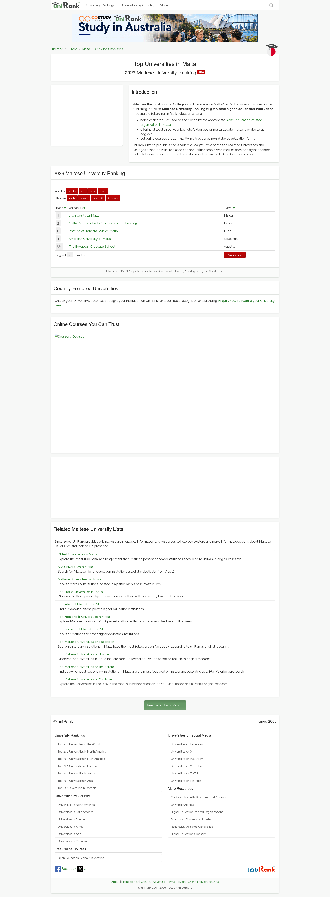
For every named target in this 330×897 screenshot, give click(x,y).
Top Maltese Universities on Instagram (86, 667)
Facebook (69, 869)
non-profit (98, 198)
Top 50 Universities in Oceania (77, 788)
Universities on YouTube (186, 766)
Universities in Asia (69, 833)
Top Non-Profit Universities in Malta (84, 617)
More (164, 5)
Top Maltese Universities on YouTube (85, 679)
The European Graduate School (92, 246)
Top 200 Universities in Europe (77, 766)
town (92, 191)
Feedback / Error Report (165, 705)
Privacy (181, 881)
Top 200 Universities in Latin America (81, 758)
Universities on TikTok (185, 773)
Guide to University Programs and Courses (198, 797)
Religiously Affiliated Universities (192, 826)
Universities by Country (137, 5)
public (72, 198)
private (84, 198)
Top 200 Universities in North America (82, 751)
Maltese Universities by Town (79, 579)
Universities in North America (76, 804)
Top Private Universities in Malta (81, 604)
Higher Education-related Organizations (197, 812)
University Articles (182, 804)
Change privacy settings (203, 881)
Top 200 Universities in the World (79, 744)
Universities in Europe (71, 819)
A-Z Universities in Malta (75, 567)
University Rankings (100, 5)
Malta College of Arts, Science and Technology (103, 223)
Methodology (130, 881)
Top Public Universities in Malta (80, 592)
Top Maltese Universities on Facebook (86, 642)
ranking (72, 191)
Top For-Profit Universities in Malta (83, 629)
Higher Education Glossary (188, 833)
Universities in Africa (70, 826)
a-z (83, 191)
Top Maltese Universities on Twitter (84, 654)
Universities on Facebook (187, 744)
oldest (103, 191)
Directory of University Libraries (191, 819)
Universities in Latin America (76, 812)
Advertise (159, 881)
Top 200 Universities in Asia (75, 780)
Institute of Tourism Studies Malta (93, 231)
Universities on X (181, 751)
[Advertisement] (87, 115)
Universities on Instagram (187, 758)
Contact (146, 881)
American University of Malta (90, 239)
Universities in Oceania (72, 841)
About (115, 881)
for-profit (113, 198)
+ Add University (234, 254)
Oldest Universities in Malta (77, 554)
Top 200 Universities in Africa (76, 773)
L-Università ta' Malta (84, 215)
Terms (171, 881)
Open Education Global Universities (81, 857)
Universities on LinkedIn (186, 780)
